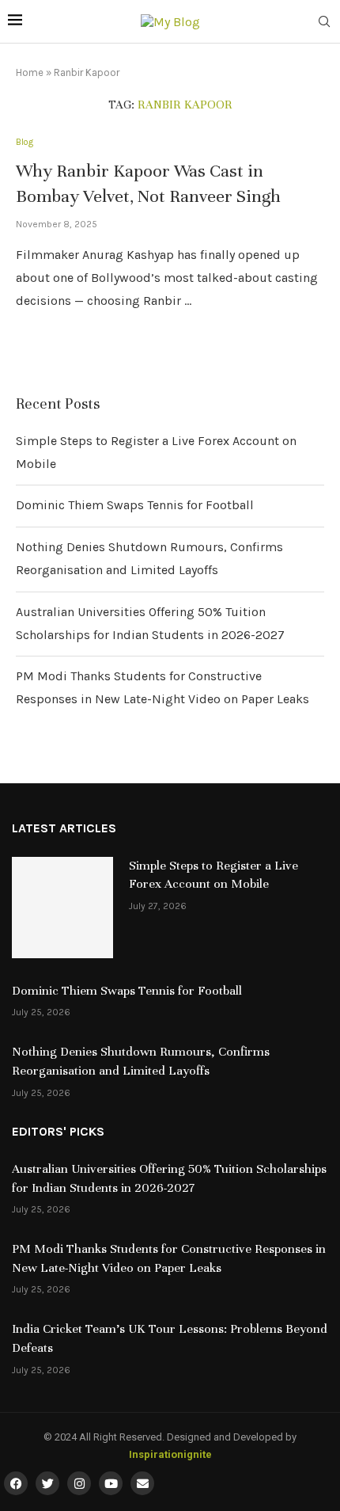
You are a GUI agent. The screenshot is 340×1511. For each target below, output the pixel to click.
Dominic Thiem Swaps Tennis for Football (135, 504)
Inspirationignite (170, 1454)
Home (29, 72)
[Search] (324, 22)
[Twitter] (47, 1483)
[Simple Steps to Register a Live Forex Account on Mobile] (62, 907)
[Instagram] (79, 1483)
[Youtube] (111, 1483)
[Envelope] (142, 1483)
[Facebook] (16, 1483)
